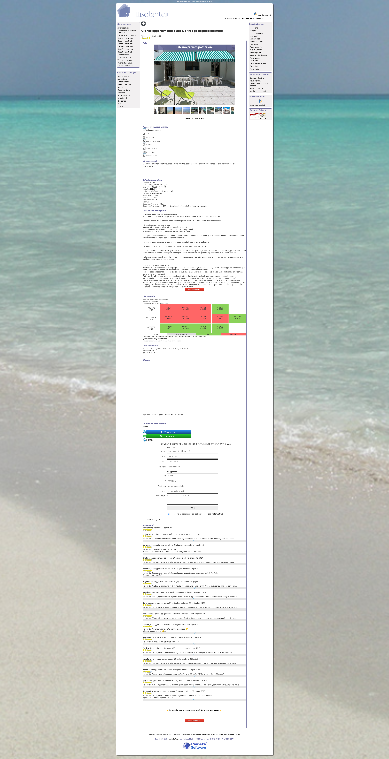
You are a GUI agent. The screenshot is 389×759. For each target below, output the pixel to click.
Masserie (121, 93)
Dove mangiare (256, 81)
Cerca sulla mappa (125, 66)
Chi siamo (227, 19)
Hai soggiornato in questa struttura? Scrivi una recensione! (194, 710)
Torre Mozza (255, 58)
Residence (122, 101)
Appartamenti (123, 82)
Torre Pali (254, 61)
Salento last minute (125, 63)
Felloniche (254, 28)
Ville (119, 104)
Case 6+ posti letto (126, 46)
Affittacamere (123, 76)
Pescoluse (254, 44)
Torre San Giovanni (258, 63)
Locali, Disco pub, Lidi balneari (259, 84)
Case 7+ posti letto (125, 49)
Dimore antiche (124, 90)
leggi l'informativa (214, 514)
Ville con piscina (124, 57)
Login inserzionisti (264, 15)
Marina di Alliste (256, 41)
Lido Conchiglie (256, 33)
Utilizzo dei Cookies (233, 734)
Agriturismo (122, 79)
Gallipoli (253, 31)
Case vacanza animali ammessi (127, 32)
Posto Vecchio (256, 47)
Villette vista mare (125, 60)
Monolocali (122, 98)
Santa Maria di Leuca (258, 55)
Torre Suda (254, 66)
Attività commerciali (258, 91)
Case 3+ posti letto (126, 38)
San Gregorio (255, 52)
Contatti (237, 19)
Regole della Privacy (217, 734)
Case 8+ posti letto (126, 52)
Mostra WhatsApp (170, 436)
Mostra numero (170, 432)
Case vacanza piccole (127, 35)
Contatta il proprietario (194, 289)
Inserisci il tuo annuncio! (252, 19)
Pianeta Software (173, 739)
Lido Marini (155, 189)
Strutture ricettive (257, 78)
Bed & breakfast (124, 84)
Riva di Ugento (256, 50)
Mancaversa (255, 39)
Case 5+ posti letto (126, 44)
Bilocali (120, 87)
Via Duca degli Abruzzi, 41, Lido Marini (167, 415)
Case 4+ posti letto (126, 41)
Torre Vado (254, 69)
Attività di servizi (256, 88)
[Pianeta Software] (194, 749)
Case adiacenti (124, 55)
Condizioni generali (200, 734)
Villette (120, 106)
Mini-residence (124, 95)
